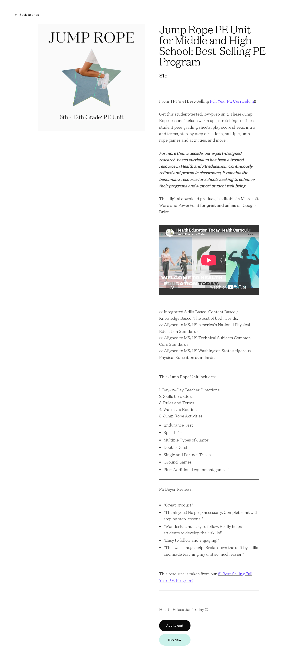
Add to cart (174, 626)
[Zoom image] (91, 77)
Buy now (174, 640)
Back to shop (29, 15)
